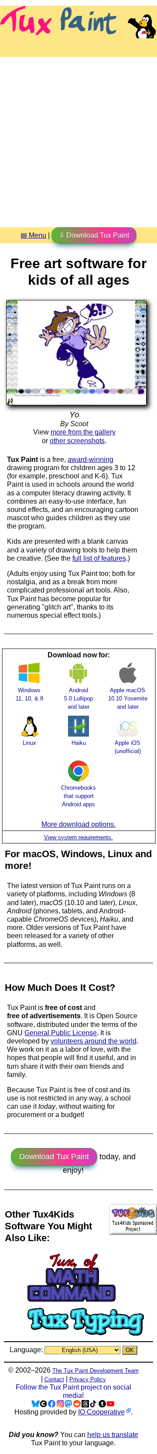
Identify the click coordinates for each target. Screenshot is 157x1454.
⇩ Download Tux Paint (94, 235)
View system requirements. (78, 837)
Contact (54, 1379)
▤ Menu (33, 235)
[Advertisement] (78, 139)
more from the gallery (83, 432)
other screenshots (77, 440)
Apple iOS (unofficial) (128, 747)
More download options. (78, 824)
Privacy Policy (87, 1379)
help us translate (112, 1434)
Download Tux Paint (54, 1156)
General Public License (60, 1033)
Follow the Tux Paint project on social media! (73, 1391)
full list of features (99, 558)
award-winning (90, 459)
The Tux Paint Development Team (95, 1370)
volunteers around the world (94, 1041)
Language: (27, 1349)
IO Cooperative (101, 1412)
